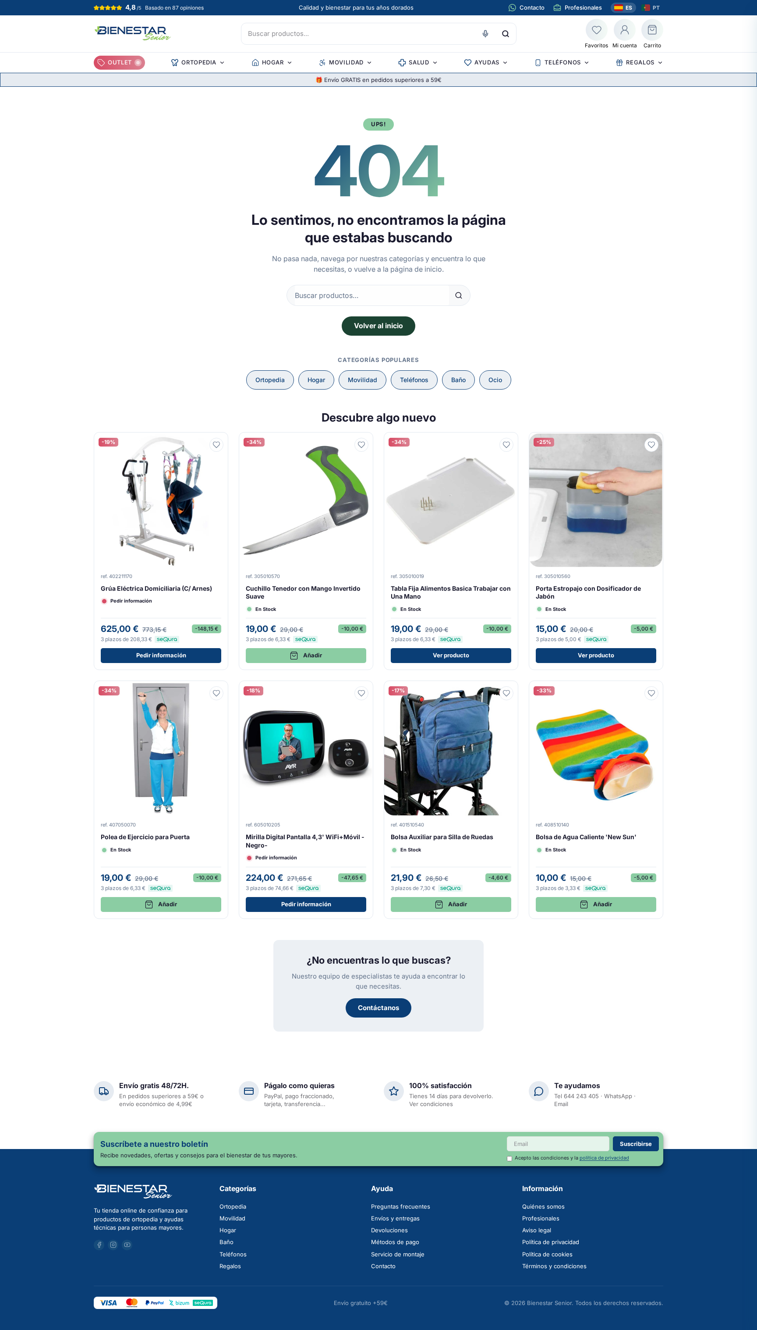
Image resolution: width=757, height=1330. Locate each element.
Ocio (495, 379)
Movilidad (362, 379)
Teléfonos (414, 379)
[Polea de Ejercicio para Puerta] (161, 800)
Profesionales (540, 1218)
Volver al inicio (378, 325)
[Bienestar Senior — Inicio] (151, 1191)
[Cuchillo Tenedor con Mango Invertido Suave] (306, 551)
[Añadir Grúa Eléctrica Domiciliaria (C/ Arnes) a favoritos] (216, 445)
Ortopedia (270, 379)
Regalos (230, 1266)
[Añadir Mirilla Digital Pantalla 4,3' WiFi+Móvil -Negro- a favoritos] (361, 693)
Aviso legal (536, 1230)
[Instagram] (113, 1245)
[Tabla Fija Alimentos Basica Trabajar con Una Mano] (451, 551)
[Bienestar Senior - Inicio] (133, 33)
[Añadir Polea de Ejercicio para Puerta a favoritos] (216, 693)
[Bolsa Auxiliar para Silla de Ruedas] (451, 800)
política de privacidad (604, 1158)
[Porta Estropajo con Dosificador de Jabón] (596, 551)
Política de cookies (547, 1254)
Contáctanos (378, 1008)
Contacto (383, 1266)
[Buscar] (505, 33)
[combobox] (378, 34)
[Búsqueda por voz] (485, 33)
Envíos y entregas (395, 1218)
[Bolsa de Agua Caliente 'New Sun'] (596, 800)
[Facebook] (99, 1245)
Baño (458, 379)
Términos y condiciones (554, 1266)
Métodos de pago (395, 1241)
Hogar (316, 379)
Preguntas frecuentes (400, 1206)
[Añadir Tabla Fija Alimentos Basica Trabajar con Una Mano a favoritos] (506, 445)
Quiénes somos (543, 1206)
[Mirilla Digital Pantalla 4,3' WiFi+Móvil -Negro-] (306, 800)
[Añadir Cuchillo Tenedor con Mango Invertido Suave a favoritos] (361, 445)
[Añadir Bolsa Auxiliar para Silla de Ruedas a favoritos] (506, 693)
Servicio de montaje (397, 1254)
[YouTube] (127, 1245)
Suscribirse (636, 1143)
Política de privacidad (550, 1241)
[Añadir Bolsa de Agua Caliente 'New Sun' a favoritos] (651, 693)
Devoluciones (389, 1230)
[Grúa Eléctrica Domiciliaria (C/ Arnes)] (161, 551)
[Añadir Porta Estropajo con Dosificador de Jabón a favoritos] (651, 445)
